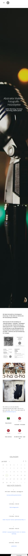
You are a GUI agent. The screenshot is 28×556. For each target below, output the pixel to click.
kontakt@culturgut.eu (11, 411)
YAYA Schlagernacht (14, 507)
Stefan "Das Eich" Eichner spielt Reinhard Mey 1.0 (14, 519)
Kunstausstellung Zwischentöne (14, 495)
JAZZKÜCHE (14, 546)
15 (6, 475)
